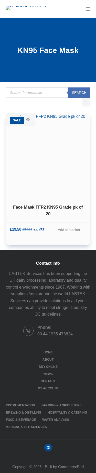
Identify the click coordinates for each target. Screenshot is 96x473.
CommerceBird (71, 467)
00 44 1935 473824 (55, 334)
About (48, 359)
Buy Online (48, 367)
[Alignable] (48, 447)
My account (48, 388)
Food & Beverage (21, 420)
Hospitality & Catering (67, 412)
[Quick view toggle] (28, 119)
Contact (48, 381)
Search (79, 93)
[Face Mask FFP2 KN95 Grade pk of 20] (48, 155)
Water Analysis (55, 420)
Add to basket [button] (69, 230)
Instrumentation (20, 405)
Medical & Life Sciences (26, 427)
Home (48, 352)
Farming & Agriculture (61, 405)
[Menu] (88, 9)
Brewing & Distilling (23, 412)
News (48, 374)
